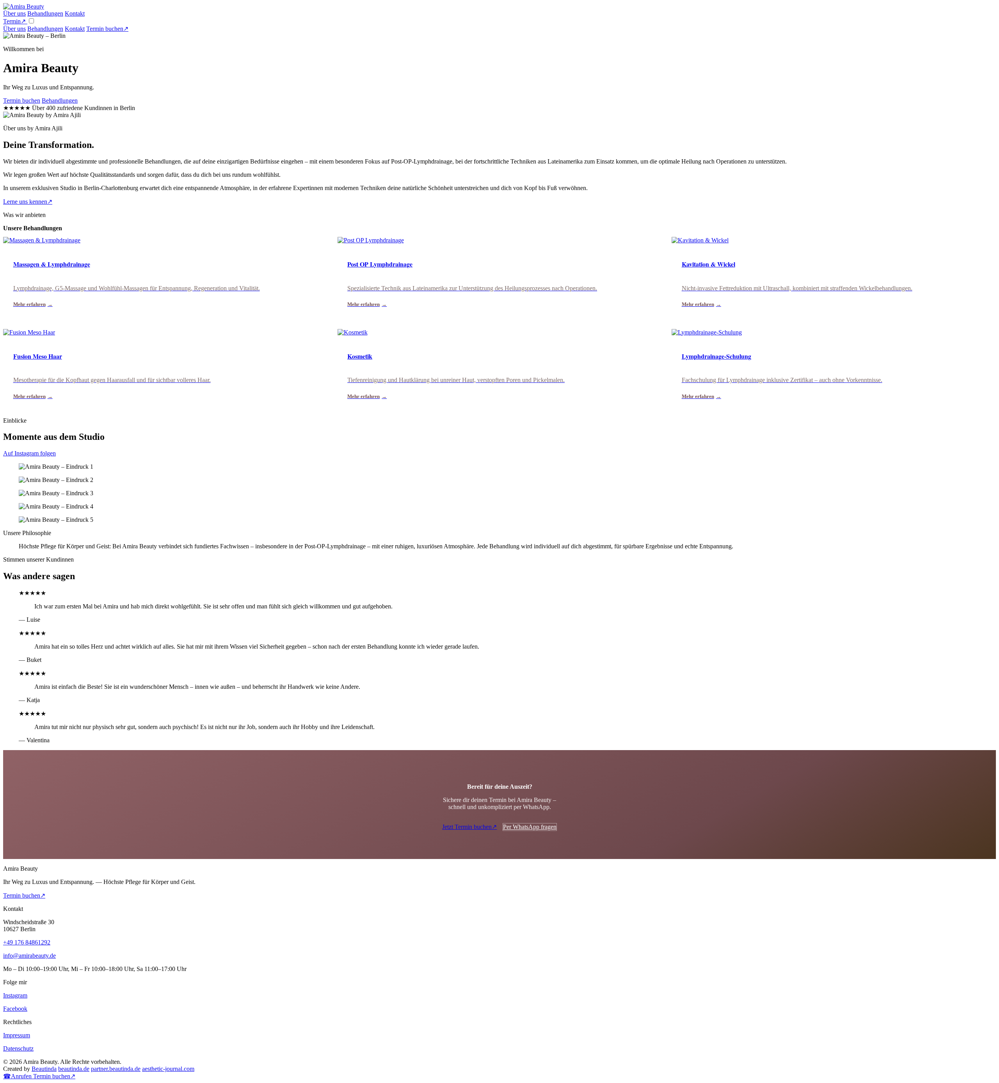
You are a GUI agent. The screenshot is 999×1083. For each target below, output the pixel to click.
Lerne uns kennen (27, 201)
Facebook (15, 1008)
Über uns (14, 13)
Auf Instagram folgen (29, 453)
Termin (14, 21)
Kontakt (75, 13)
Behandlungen (45, 13)
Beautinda (44, 1068)
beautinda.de (73, 1068)
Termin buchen (107, 28)
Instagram (15, 995)
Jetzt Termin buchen (469, 826)
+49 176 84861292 (26, 942)
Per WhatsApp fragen (529, 826)
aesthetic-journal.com (168, 1068)
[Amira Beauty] (23, 6)
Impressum (16, 1035)
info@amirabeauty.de (29, 955)
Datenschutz (18, 1048)
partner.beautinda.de (115, 1068)
